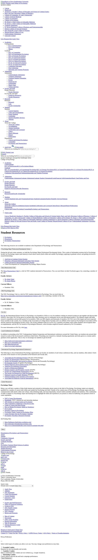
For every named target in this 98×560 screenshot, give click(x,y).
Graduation (11, 116)
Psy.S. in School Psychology (17, 59)
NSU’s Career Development (13, 398)
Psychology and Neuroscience (17, 143)
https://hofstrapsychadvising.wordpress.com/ (18, 422)
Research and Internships (8, 447)
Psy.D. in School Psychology (17, 64)
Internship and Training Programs (18, 69)
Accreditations (12, 126)
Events (10, 80)
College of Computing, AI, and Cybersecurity (18, 15)
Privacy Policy (23, 533)
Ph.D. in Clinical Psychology (17, 61)
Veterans (11, 119)
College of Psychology (11, 20)
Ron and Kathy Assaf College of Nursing (17, 30)
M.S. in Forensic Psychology (17, 56)
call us (3, 464)
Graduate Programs (6, 441)
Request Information (11, 521)
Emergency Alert (10, 498)
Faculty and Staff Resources (13, 502)
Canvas (7, 8)
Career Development (11, 494)
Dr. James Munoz (10, 281)
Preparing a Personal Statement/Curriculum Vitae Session (22, 261)
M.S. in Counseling (14, 52)
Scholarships (12, 83)
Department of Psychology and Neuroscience (14, 433)
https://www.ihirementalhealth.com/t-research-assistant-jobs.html (24, 425)
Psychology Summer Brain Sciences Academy (15, 445)
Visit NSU (8, 526)
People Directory (13, 92)
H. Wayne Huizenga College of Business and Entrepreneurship (24, 27)
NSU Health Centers (11, 508)
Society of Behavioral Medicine (14, 368)
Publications (12, 136)
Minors (10, 49)
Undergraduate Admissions (13, 34)
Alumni (3, 436)
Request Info (8, 39)
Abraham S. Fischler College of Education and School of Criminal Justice (27, 11)
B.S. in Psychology (14, 47)
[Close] (1, 541)
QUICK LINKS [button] (6, 5)
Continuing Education (15, 66)
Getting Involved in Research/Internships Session (19, 262)
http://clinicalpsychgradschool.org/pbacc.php (18, 424)
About (3, 434)
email (2, 467)
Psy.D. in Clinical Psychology (17, 63)
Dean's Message (13, 133)
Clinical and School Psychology (18, 140)
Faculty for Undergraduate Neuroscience (17, 371)
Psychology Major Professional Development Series (16, 249)
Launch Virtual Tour (16, 530)
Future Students (13, 114)
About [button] (6, 121)
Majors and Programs (11, 513)
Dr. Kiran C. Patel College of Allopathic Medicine (20, 22)
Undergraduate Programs (8, 450)
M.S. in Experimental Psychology (18, 54)
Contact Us (4, 533)
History (10, 135)
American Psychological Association (16, 366)
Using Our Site (13, 533)
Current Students (13, 111)
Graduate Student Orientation (17, 78)
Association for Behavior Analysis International (19, 378)
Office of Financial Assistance (14, 504)
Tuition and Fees (13, 87)
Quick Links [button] (8, 213)
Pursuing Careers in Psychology (14, 410)
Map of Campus (9, 516)
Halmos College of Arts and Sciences (16, 29)
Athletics (7, 491)
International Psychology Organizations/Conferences (16, 349)
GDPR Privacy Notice (35, 533)
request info (4, 460)
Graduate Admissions (11, 25)
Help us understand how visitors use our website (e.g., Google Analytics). (23, 552)
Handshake (8, 400)
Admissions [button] (8, 71)
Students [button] (7, 107)
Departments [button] (8, 207)
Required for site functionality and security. (14, 548)
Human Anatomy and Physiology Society (17, 370)
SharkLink (8, 10)
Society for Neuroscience (12, 359)
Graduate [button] (7, 168)
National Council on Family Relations (16, 375)
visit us (3, 471)
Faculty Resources (14, 97)
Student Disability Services (16, 118)
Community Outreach (7, 438)
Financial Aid (12, 81)
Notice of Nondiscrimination (60, 533)
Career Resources (6, 381)
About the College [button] (10, 204)
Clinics (10, 131)
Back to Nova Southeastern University (16, 1)
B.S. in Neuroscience (14, 45)
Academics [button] (8, 42)
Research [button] (7, 99)
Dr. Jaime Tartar (9, 279)
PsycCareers (8, 409)
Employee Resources (14, 95)
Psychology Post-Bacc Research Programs (17, 415)
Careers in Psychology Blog (19, 412)
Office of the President (11, 519)
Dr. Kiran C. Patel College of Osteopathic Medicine (20, 24)
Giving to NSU (9, 506)
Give (2, 39)
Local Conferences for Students (10, 331)
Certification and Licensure (16, 130)
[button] (14, 147)
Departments (8, 239)
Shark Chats (12, 85)
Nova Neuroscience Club (8, 267)
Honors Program (10, 509)
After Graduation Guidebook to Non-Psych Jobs (19, 403)
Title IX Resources (10, 523)
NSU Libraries (9, 511)
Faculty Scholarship (14, 105)
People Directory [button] (10, 183)
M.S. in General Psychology (17, 57)
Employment (8, 499)
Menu (3, 429)
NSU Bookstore (9, 492)
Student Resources (6, 448)
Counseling (11, 142)
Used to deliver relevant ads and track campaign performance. (19, 555)
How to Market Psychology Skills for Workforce (19, 407)
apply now (4, 457)
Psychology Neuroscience (12, 240)
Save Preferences (6, 558)
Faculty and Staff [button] (10, 88)
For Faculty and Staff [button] (11, 187)
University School (10, 36)
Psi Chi (4, 312)
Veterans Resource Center (12, 525)
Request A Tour (5, 530)
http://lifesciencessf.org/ (12, 344)
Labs (9, 104)
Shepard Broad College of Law (14, 32)
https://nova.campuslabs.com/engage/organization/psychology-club (21, 296)
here (25, 327)
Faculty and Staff (6, 440)
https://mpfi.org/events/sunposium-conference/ (18, 341)
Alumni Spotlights (13, 128)
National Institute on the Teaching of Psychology (19, 376)
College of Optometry (11, 18)
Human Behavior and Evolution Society (17, 364)
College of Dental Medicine (13, 17)
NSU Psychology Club (8, 291)
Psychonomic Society (11, 363)
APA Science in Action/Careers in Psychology (19, 402)
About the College (14, 124)
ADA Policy (47, 533)
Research (11, 102)
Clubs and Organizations (15, 112)
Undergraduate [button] (9, 164)
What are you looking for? (13, 149)
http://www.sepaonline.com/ (13, 342)
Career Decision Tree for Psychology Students (19, 414)
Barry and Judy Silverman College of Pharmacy (19, 13)
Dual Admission (13, 68)
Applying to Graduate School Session (16, 259)
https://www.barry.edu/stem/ (13, 346)
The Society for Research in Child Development (19, 373)
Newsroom (8, 518)
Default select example (7, 486)
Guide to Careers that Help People (15, 405)
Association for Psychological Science (16, 358)
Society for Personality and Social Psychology (18, 361)
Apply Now (15, 39)
